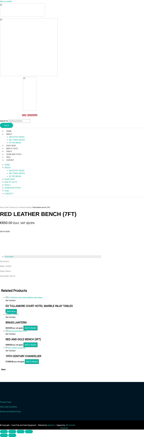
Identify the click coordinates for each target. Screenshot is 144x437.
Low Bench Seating (24, 207)
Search (6, 125)
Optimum (51, 425)
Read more (11, 311)
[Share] (21, 431)
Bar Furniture (11, 207)
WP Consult (70, 425)
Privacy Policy (5, 402)
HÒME (8, 131)
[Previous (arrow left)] (4, 435)
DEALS (9, 151)
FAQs (8, 157)
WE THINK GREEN (17, 140)
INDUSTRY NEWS (16, 137)
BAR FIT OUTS (12, 149)
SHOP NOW (11, 146)
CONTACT (10, 160)
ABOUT (9, 134)
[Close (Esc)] (29, 431)
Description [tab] (9, 257)
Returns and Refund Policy (10, 411)
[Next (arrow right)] (12, 435)
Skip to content (6, 1)
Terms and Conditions (8, 407)
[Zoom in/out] (4, 431)
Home (2, 207)
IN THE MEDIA (15, 143)
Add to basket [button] (30, 328)
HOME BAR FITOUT (14, 154)
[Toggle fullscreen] (12, 431)
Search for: (4, 121)
